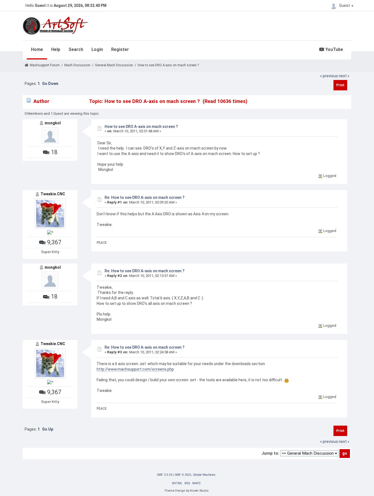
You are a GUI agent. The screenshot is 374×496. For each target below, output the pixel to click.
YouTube (333, 49)
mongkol (53, 123)
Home (37, 49)
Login (97, 49)
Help (55, 49)
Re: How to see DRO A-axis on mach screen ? (145, 197)
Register (120, 49)
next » (344, 76)
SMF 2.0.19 (164, 474)
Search (75, 49)
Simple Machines (204, 474)
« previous (329, 76)
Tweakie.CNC (53, 194)
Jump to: (270, 453)
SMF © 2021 (183, 474)
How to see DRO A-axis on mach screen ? (141, 126)
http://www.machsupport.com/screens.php (135, 369)
